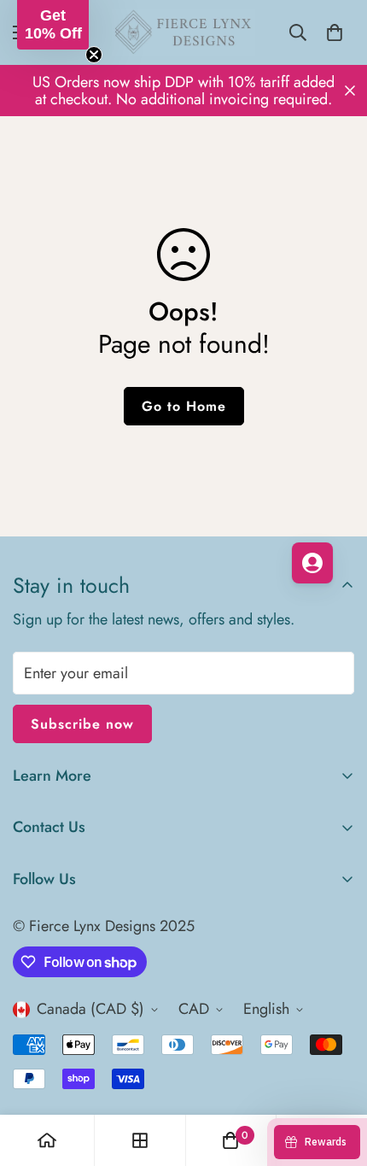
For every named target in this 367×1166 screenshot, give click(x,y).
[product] (47, 1140)
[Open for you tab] (312, 562)
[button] (53, 25)
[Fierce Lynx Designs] (183, 32)
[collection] (140, 1140)
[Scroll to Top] (336, 1075)
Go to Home (184, 406)
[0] (334, 32)
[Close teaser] (93, 54)
